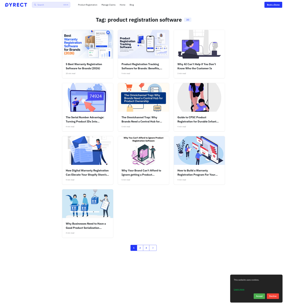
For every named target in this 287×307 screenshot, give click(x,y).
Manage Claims (108, 4)
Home (122, 4)
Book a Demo (273, 4)
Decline (273, 296)
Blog (132, 4)
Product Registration (87, 4)
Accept (259, 296)
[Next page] (153, 248)
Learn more (239, 289)
